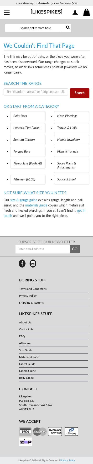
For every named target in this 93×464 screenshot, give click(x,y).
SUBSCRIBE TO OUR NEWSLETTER (46, 242)
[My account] (75, 13)
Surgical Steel (66, 179)
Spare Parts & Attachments (66, 165)
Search (80, 93)
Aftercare (25, 343)
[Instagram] (33, 263)
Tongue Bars (21, 151)
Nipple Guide (27, 370)
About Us (25, 322)
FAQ (22, 336)
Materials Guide (29, 357)
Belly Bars (20, 116)
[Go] (66, 28)
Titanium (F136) (24, 179)
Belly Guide (26, 377)
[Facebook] (22, 263)
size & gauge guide (23, 200)
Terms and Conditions (32, 288)
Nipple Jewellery (68, 140)
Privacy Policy (27, 295)
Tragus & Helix (67, 128)
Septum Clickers (24, 140)
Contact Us (26, 329)
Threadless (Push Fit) (27, 163)
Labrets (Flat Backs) (27, 128)
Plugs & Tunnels (68, 151)
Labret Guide (27, 364)
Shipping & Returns (31, 302)
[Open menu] (7, 13)
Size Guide (25, 350)
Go (75, 249)
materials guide (36, 205)
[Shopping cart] (87, 13)
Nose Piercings (67, 116)
